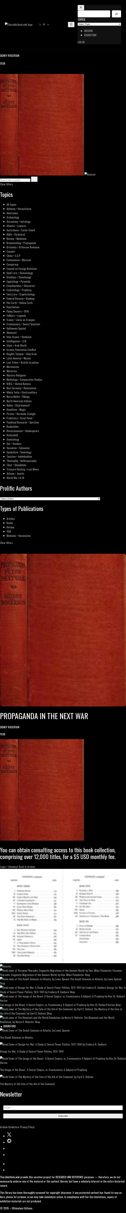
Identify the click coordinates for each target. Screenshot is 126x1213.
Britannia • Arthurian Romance (23, 247)
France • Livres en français (21, 320)
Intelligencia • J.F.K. (17, 341)
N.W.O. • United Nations (19, 384)
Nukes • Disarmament (18, 405)
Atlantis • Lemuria (16, 226)
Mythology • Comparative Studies (24, 379)
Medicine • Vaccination (19, 536)
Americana (12, 213)
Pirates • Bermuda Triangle (21, 414)
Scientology (13, 439)
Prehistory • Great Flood (19, 418)
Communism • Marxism (19, 260)
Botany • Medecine (17, 239)
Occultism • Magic (16, 409)
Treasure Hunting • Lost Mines (23, 469)
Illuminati (12, 333)
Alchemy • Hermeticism (19, 209)
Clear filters (6, 184)
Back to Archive (27, 867)
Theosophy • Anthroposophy (21, 461)
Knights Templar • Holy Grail (22, 354)
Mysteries (12, 371)
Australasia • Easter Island (21, 230)
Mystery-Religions (16, 375)
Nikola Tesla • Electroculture (22, 392)
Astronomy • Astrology (19, 221)
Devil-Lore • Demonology (20, 273)
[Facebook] (2, 72)
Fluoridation (13, 307)
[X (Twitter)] (6, 72)
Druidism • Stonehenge (19, 277)
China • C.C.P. (13, 256)
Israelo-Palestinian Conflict (21, 350)
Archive (4, 1127)
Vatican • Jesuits (15, 473)
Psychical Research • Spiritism (23, 422)
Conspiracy (12, 264)
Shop (87, 975)
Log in (81, 42)
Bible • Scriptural (16, 234)
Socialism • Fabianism (18, 448)
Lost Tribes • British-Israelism (23, 362)
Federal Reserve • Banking (20, 298)
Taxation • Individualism (19, 456)
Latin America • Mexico (19, 358)
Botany (10, 527)
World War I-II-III (15, 478)
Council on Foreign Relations (22, 269)
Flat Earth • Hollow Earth (20, 303)
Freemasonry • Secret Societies (23, 324)
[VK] (10, 72)
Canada (11, 251)
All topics (11, 204)
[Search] (116, 13)
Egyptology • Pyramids (18, 281)
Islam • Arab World (16, 345)
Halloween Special (16, 328)
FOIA (9, 531)
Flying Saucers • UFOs (18, 311)
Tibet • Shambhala (16, 465)
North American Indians (19, 401)
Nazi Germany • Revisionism (21, 388)
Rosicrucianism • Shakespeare (23, 431)
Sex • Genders (14, 444)
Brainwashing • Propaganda (21, 243)
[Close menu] (81, 7)
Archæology (13, 217)
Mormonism (13, 367)
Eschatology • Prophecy (19, 290)
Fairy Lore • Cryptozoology (21, 294)
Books (10, 523)
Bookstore (13, 1127)
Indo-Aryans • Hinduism (19, 337)
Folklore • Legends (16, 315)
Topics (81, 19)
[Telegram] (13, 72)
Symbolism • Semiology (19, 452)
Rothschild (12, 435)
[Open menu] (71, 24)
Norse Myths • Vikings (18, 396)
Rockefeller (13, 427)
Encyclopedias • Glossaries (21, 286)
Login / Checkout (9, 867)
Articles (11, 519)
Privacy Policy (27, 1127)
